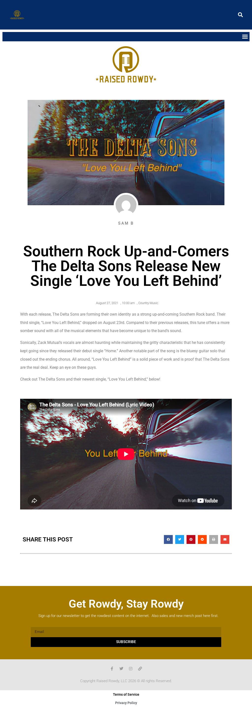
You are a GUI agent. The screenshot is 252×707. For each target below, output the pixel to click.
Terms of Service (126, 694)
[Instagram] (131, 669)
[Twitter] (121, 669)
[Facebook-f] (112, 669)
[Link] (140, 669)
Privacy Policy (126, 703)
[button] (240, 15)
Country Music (148, 303)
